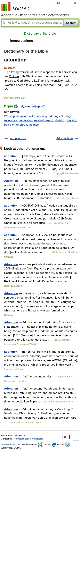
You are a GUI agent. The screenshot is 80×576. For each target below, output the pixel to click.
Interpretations (21, 40)
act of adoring (38, 116)
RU (51, 3)
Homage (66, 116)
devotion (21, 116)
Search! (71, 22)
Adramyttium (64, 138)
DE (59, 3)
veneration (26, 120)
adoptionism (18, 138)
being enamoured (15, 124)
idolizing (60, 120)
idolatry (71, 120)
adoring (53, 116)
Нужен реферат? (33, 106)
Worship (9, 116)
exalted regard (43, 120)
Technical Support (22, 438)
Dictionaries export (10, 444)
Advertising (37, 438)
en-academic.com (16, 6)
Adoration (11, 180)
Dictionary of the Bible (40, 33)
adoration (11, 156)
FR (74, 3)
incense (34, 124)
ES (67, 3)
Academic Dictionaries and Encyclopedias (35, 15)
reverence (10, 120)
